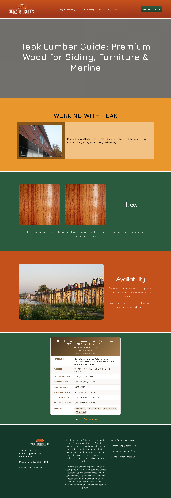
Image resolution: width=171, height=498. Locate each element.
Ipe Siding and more (75, 9)
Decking (60, 9)
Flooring (90, 9)
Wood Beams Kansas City (123, 440)
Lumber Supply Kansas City (124, 445)
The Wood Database (88, 419)
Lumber (101, 9)
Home (52, 9)
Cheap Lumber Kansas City (124, 456)
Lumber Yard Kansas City (123, 451)
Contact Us (118, 9)
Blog (109, 9)
